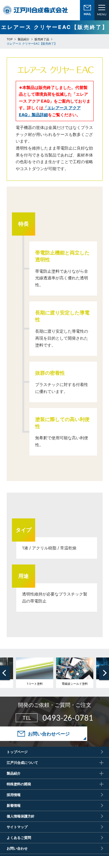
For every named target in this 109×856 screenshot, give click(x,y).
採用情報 (14, 795)
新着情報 (14, 805)
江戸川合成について (22, 762)
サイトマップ (17, 827)
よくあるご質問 (19, 837)
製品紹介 (23, 39)
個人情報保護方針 (21, 816)
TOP (9, 39)
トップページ (17, 752)
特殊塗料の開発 (19, 784)
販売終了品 (42, 39)
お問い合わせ (17, 848)
